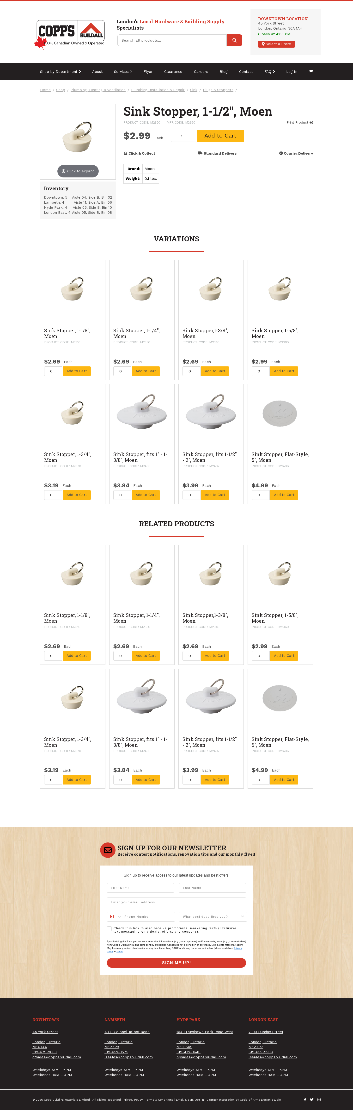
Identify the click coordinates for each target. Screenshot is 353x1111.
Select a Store (278, 44)
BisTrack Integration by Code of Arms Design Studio (244, 1099)
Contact (246, 71)
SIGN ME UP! (176, 963)
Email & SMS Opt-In (190, 1099)
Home (45, 90)
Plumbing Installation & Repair (158, 90)
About (97, 71)
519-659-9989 (261, 1052)
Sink (193, 90)
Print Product (298, 122)
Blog (224, 71)
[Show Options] (242, 916)
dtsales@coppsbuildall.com (56, 1057)
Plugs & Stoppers (218, 90)
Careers (201, 71)
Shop (60, 90)
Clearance (173, 71)
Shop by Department (59, 71)
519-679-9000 (44, 1052)
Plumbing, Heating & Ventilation (98, 90)
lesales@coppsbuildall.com (273, 1057)
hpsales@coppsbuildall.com (201, 1057)
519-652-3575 (116, 1052)
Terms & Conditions (159, 1099)
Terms (119, 951)
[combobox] (114, 916)
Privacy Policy (133, 1099)
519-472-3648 (188, 1052)
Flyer (148, 71)
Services (122, 71)
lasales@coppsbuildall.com (128, 1057)
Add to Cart (220, 135)
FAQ (268, 71)
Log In (291, 71)
